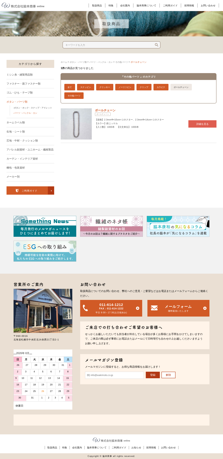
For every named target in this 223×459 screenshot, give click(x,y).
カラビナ (161, 87)
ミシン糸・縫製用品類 (20, 74)
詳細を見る (202, 124)
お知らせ (136, 447)
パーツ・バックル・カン (25, 113)
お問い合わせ (168, 447)
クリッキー (104, 87)
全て (70, 87)
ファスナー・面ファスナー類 (23, 83)
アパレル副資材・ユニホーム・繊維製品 (30, 149)
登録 (152, 374)
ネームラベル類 (16, 122)
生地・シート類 (16, 131)
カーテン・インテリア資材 (22, 158)
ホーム (64, 62)
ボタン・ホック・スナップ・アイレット (33, 108)
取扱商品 (52, 447)
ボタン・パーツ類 (17, 101)
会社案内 (77, 447)
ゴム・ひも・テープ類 (20, 92)
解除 (168, 374)
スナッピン (85, 87)
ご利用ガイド (119, 447)
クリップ (144, 87)
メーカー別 (13, 176)
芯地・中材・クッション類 (22, 140)
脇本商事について (97, 447)
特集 (64, 447)
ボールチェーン (139, 62)
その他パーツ (121, 62)
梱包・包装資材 (16, 167)
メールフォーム (178, 308)
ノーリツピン (125, 87)
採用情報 (151, 447)
